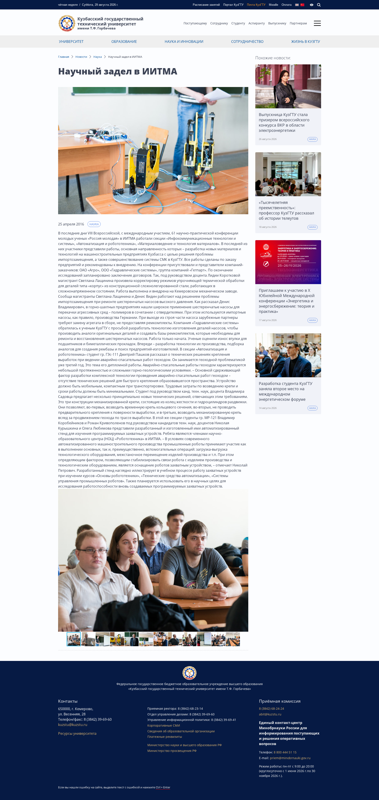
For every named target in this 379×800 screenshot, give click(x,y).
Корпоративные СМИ (163, 725)
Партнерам (298, 23)
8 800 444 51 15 (285, 752)
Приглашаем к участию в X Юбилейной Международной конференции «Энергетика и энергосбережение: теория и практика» (287, 301)
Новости (81, 57)
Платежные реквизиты (164, 737)
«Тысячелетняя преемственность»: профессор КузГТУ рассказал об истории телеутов (286, 210)
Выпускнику (277, 23)
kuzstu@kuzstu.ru (72, 724)
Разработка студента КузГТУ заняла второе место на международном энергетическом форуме (285, 391)
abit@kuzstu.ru (270, 714)
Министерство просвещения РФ (172, 751)
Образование (124, 41)
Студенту (238, 23)
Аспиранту (256, 23)
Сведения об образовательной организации (181, 731)
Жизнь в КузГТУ (305, 41)
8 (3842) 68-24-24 (271, 708)
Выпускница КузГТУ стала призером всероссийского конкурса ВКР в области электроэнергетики (284, 122)
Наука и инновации (184, 41)
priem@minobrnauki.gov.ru (290, 758)
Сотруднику (219, 23)
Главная (63, 57)
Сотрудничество (247, 41)
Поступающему (195, 23)
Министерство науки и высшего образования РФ (184, 745)
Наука (97, 57)
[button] (244, 560)
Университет (71, 41)
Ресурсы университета (77, 733)
